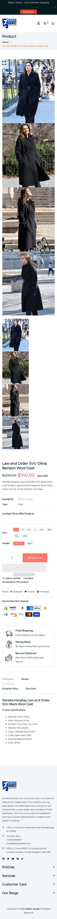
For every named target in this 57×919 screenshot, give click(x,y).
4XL (25, 535)
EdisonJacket (27, 817)
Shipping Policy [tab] (10, 688)
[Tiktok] (22, 858)
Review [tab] (25, 679)
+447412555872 (13, 839)
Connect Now (13, 836)
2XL (49, 529)
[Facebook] (3, 858)
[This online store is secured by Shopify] (10, 608)
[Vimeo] (18, 858)
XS (16, 529)
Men (30, 543)
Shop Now (28, 11)
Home (5, 42)
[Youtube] (13, 858)
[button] (24, 568)
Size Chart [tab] (31, 688)
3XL (16, 535)
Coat (20, 504)
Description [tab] (8, 679)
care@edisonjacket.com (18, 843)
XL (41, 529)
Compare (28, 578)
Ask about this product (17, 582)
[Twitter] (8, 858)
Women (19, 543)
